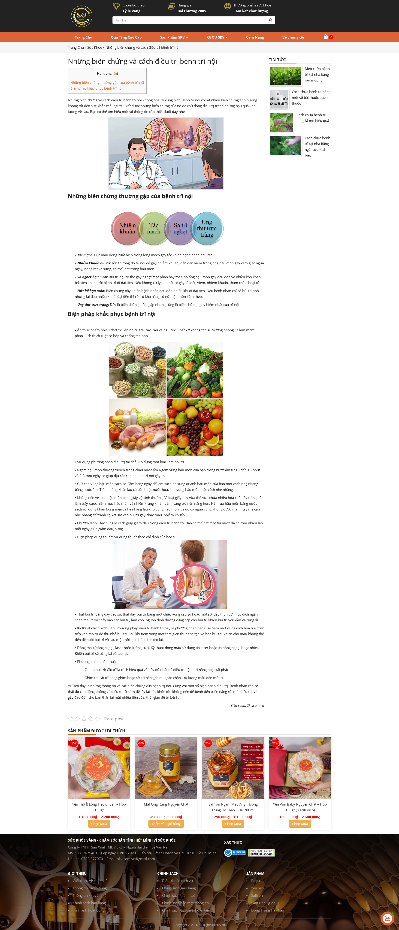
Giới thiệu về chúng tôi (91, 880)
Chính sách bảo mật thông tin (185, 902)
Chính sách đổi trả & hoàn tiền (186, 910)
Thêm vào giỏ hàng (166, 823)
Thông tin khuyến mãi (90, 895)
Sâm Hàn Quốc (263, 902)
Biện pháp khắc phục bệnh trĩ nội (96, 88)
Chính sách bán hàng (89, 902)
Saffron (257, 895)
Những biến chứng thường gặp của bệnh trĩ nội (107, 82)
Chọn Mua (99, 823)
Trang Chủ (76, 47)
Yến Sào (257, 888)
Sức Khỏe (94, 47)
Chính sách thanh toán (180, 895)
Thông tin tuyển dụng (90, 888)
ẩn (115, 73)
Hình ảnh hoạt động (88, 910)
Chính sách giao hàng (179, 888)
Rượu (255, 880)
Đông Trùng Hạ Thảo (267, 910)
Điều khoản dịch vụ (177, 880)
